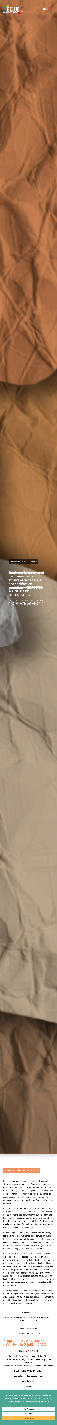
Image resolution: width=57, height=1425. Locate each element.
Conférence (15, 561)
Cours (23, 561)
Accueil (11, 600)
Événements (32, 561)
